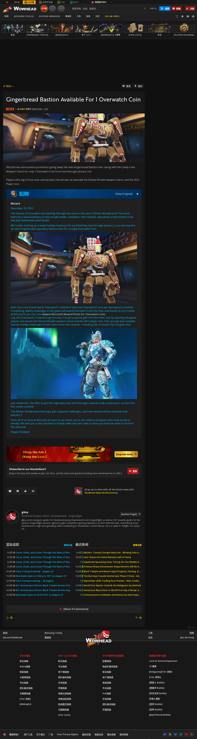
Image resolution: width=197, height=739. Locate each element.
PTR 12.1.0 (52, 8)
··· (83, 2)
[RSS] (191, 734)
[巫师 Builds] (155, 709)
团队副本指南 (26, 688)
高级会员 (99, 734)
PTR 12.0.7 (61, 8)
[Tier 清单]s (155, 677)
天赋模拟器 (25, 693)
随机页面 (86, 734)
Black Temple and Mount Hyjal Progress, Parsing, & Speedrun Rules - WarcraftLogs (113, 571)
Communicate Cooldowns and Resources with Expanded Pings (113, 594)
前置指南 (107, 661)
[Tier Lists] (64, 714)
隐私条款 (111, 734)
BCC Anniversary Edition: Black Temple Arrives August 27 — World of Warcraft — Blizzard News (44, 590)
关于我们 (40, 734)
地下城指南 (63, 671)
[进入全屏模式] (177, 16)
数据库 (68, 16)
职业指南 (24, 661)
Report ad (190, 627)
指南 (88, 16)
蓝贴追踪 (12, 544)
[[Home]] (21, 8)
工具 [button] (79, 16)
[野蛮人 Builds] (156, 682)
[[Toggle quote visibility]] (138, 193)
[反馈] (187, 16)
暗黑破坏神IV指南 (157, 655)
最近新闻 (81, 544)
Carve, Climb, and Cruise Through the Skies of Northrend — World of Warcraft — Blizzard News (44, 562)
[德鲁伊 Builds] (156, 687)
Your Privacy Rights (67, 734)
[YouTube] (186, 734)
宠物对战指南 (64, 693)
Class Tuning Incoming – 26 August (34, 580)
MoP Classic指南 (67, 655)
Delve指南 (25, 666)
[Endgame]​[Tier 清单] (160, 671)
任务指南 (62, 682)
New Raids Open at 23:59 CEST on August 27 (39, 594)
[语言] (193, 16)
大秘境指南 (25, 677)
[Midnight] (25, 704)
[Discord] (164, 734)
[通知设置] (182, 16)
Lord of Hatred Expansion (163, 660)
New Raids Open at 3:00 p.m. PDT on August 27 (41, 576)
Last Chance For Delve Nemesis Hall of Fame (107, 557)
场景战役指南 (64, 698)
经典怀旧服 (48, 2)
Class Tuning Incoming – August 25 (34, 571)
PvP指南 (107, 693)
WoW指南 (25, 655)
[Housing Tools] (53, 632)
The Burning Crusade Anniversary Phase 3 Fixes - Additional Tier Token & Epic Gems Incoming (113, 576)
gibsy (22, 109)
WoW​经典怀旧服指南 (113, 655)
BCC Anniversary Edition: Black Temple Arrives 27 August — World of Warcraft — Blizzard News (44, 585)
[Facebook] (18, 491)
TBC (63, 2)
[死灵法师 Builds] (158, 693)
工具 (150, 632)
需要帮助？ (14, 734)
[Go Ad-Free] (112, 16)
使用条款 (124, 734)
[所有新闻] (7, 2)
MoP (76, 2)
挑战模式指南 (64, 704)
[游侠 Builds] (155, 704)
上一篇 (9, 617)
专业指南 (24, 682)
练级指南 (24, 671)
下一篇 (138, 617)
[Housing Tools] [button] (24, 16)
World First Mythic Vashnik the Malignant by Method (112, 585)
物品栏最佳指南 (110, 666)
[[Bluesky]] (10, 491)
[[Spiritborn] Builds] (159, 714)
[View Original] (123, 194)
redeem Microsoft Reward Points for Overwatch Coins (73, 314)
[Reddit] (25, 491)
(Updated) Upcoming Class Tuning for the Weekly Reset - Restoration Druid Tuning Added (113, 562)
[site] (78, 491)
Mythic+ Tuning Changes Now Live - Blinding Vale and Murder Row (113, 552)
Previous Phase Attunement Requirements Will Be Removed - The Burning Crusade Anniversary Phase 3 (113, 566)
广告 (51, 734)
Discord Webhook (49, 16)
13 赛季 (153, 666)
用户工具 (28, 734)
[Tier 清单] (25, 698)
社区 (98, 16)
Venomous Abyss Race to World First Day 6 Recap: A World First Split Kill (113, 590)
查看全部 (68, 544)
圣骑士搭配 (154, 698)
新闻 (7, 16)
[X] (170, 734)
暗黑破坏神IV (101, 2)
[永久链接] (33, 491)
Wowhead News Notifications (100, 492)
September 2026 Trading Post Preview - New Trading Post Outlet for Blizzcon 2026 (113, 580)
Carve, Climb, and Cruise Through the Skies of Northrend (44, 552)
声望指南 (62, 688)
